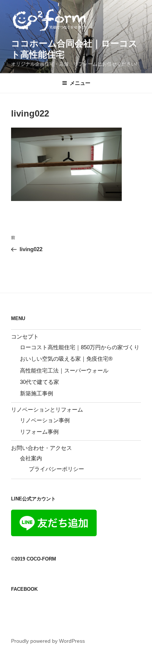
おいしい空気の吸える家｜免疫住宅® (66, 358)
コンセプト (25, 336)
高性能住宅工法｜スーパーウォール (64, 370)
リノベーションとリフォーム (47, 409)
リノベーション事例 (45, 420)
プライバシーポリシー (56, 469)
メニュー (80, 83)
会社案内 (31, 458)
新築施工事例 (36, 393)
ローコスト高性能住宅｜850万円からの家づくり (79, 347)
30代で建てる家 (39, 382)
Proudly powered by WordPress (48, 641)
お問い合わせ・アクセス (41, 448)
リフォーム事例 (39, 432)
